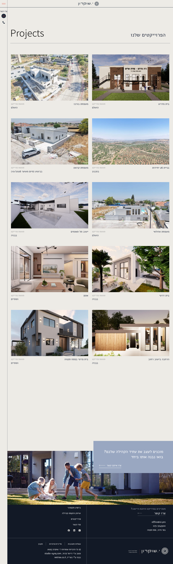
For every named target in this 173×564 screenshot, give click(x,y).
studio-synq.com (53, 553)
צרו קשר (77, 524)
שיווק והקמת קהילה (71, 513)
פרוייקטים (76, 519)
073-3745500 (159, 525)
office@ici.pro (159, 522)
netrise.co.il (60, 557)
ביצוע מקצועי (74, 507)
